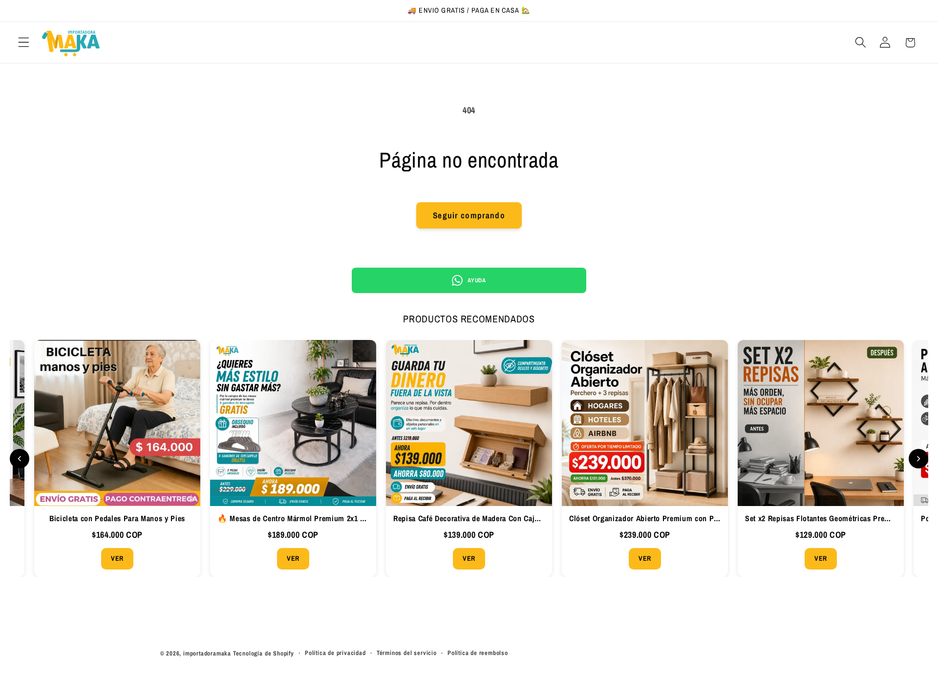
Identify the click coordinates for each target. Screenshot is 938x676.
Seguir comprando (469, 215)
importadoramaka (207, 653)
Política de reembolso (478, 653)
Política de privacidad (335, 653)
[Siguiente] (918, 458)
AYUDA (477, 280)
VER (121, 558)
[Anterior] (19, 458)
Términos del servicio (407, 653)
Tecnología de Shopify (263, 653)
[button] (23, 42)
